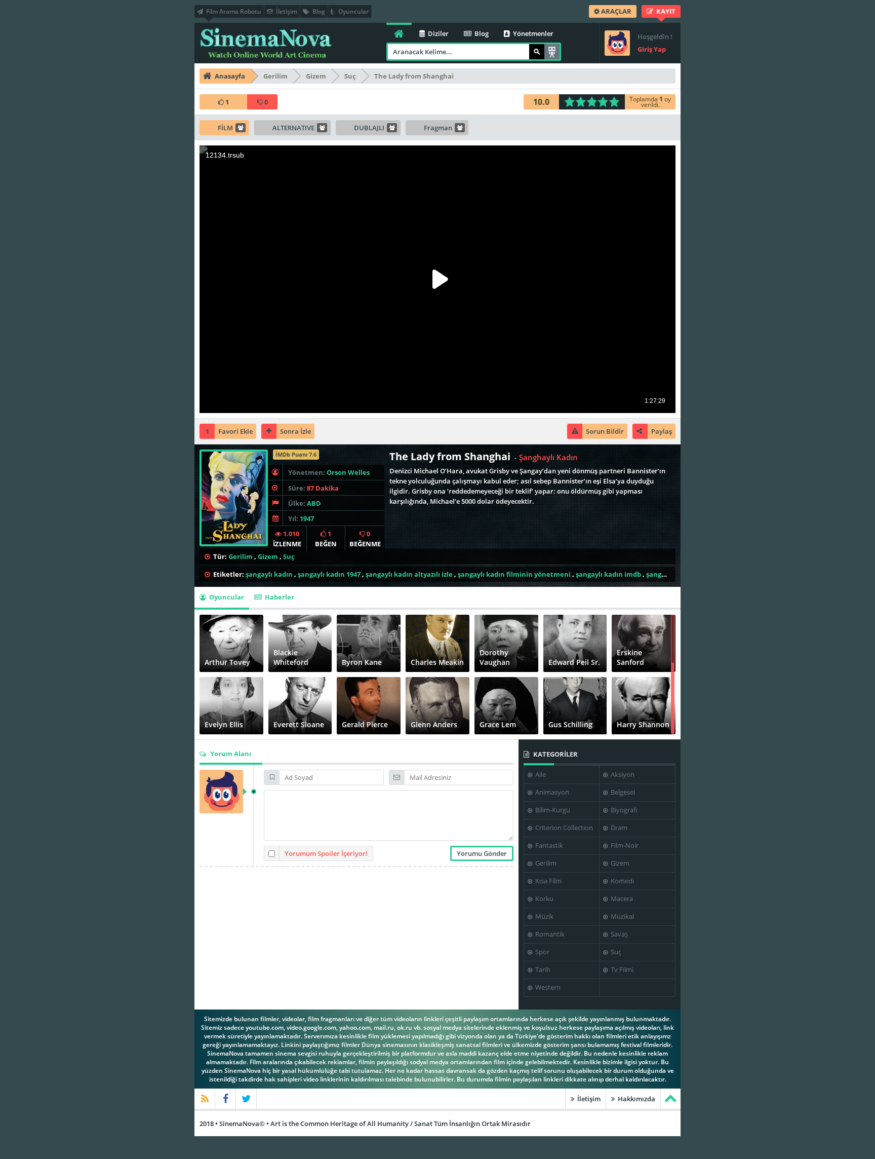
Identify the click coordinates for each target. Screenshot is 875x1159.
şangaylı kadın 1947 (329, 574)
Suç (289, 556)
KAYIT (665, 11)
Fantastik (548, 845)
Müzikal (621, 916)
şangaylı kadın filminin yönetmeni (514, 574)
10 (617, 101)
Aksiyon (621, 774)
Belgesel (622, 792)
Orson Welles (348, 472)
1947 (307, 518)
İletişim (285, 11)
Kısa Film (548, 880)
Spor (541, 951)
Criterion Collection (563, 827)
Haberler (278, 597)
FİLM (225, 127)
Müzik (543, 916)
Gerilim (240, 556)
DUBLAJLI (369, 127)
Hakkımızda (635, 1098)
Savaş (618, 934)
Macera (621, 898)
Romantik (549, 934)
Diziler (437, 33)
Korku (543, 898)
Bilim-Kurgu (552, 809)
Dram (618, 827)
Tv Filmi (621, 969)
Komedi (621, 880)
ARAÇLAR (615, 11)
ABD (314, 503)
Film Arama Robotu (233, 11)
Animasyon (551, 792)
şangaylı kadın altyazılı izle (409, 574)
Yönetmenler (532, 33)
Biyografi (623, 809)
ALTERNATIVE (293, 127)
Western (547, 987)
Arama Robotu (552, 51)
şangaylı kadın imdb (608, 574)
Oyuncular (353, 11)
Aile (540, 774)
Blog (318, 11)
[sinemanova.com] (266, 43)
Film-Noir (624, 845)
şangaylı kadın (269, 574)
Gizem (268, 556)
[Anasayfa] (399, 33)
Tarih (542, 969)
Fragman (438, 127)
